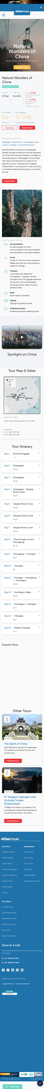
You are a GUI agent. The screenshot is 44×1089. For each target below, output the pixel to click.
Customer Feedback (9, 869)
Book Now (10, 128)
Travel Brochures (8, 852)
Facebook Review (22, 984)
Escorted (17, 96)
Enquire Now (27, 128)
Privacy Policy (7, 881)
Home (8, 61)
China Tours (28, 863)
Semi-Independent (9, 912)
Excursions (6, 930)
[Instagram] (17, 970)
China (14, 61)
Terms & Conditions (9, 875)
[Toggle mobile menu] (3, 15)
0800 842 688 (13, 962)
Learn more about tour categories (24, 122)
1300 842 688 (13, 958)
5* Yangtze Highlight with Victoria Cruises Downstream (20, 800)
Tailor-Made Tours (9, 936)
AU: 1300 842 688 (12, 432)
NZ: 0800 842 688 (12, 434)
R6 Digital (39, 1079)
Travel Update (7, 887)
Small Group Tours (9, 924)
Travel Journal (7, 858)
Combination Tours (9, 918)
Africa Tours (28, 858)
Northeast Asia (29, 875)
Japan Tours (28, 852)
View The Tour (22, 67)
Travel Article (7, 863)
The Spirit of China (15, 743)
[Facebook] (8, 970)
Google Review (8, 984)
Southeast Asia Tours (32, 881)
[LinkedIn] (12, 970)
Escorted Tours (8, 907)
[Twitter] (3, 970)
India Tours (28, 869)
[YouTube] (22, 970)
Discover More (13, 761)
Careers (5, 892)
